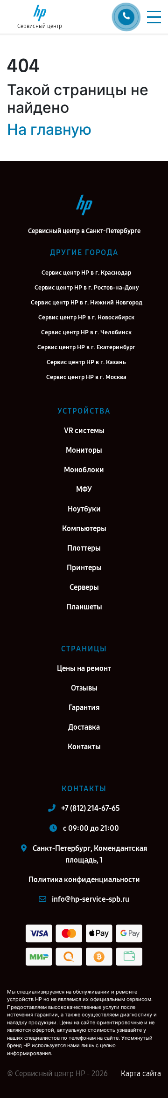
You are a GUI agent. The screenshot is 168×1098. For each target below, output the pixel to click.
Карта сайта (141, 1073)
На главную (49, 129)
